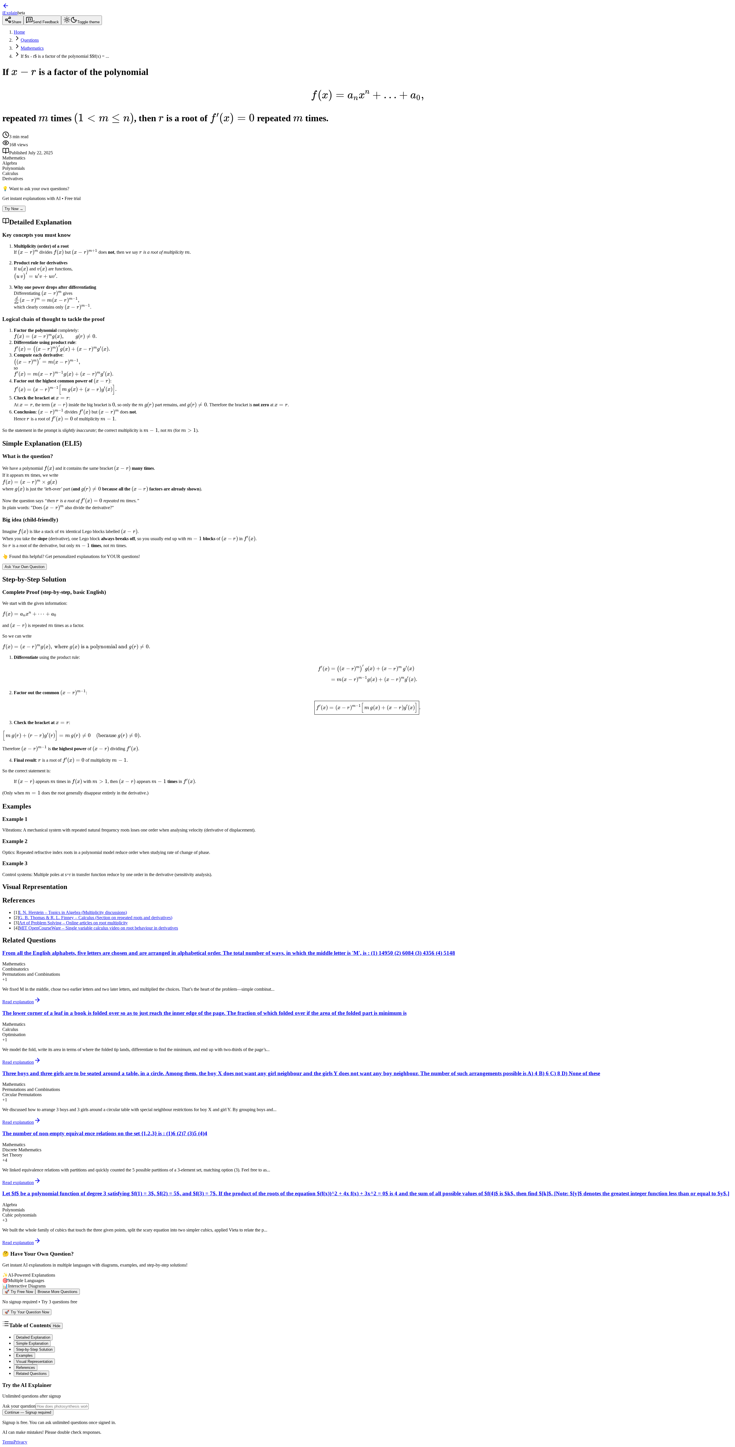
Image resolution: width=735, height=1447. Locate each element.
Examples (24, 1355)
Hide (56, 1326)
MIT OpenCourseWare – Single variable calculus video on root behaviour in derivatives (98, 927)
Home (19, 32)
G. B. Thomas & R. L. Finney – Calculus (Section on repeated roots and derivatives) (95, 917)
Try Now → (14, 209)
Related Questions (31, 1373)
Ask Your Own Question (25, 567)
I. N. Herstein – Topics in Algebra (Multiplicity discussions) (73, 912)
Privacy (20, 1442)
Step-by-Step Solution (34, 1349)
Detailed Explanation (33, 1337)
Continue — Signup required (28, 1412)
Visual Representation (34, 1361)
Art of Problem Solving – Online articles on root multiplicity (73, 922)
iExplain (10, 12)
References (25, 1367)
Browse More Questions (58, 1292)
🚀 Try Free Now (19, 1292)
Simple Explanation (32, 1343)
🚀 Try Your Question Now (27, 1312)
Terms (7, 1442)
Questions (30, 40)
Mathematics (32, 48)
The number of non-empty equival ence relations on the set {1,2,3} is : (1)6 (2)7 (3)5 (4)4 (104, 1133)
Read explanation (18, 1001)
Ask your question (19, 1406)
